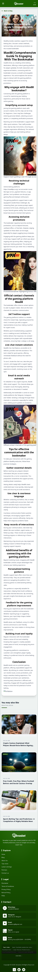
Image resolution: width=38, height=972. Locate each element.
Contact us (5, 873)
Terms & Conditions (8, 886)
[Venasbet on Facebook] (23, 969)
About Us (5, 860)
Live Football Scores (9, 952)
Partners (4, 870)
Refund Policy (6, 892)
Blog (3, 857)
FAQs (3, 896)
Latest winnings (7, 867)
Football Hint (6, 949)
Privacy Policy (6, 889)
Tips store (5, 864)
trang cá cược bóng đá (25, 952)
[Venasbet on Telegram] (19, 969)
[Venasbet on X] (14, 969)
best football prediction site (22, 947)
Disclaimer (5, 883)
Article (7, 20)
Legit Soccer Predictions (21, 949)
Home (3, 854)
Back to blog (8, 11)
